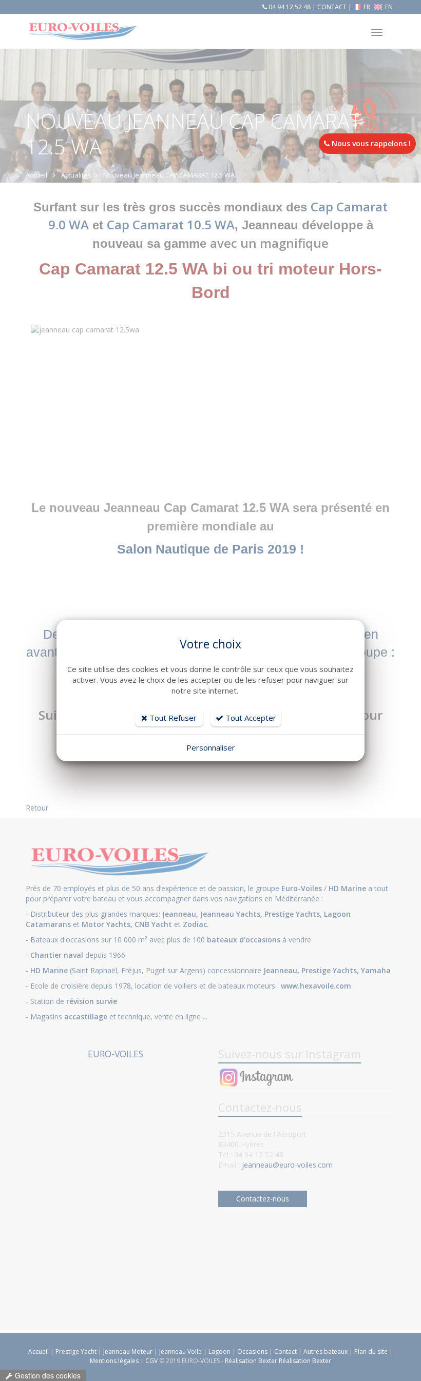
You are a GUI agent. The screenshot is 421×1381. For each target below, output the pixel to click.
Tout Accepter (249, 718)
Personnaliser (210, 747)
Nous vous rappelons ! (370, 143)
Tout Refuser (172, 718)
